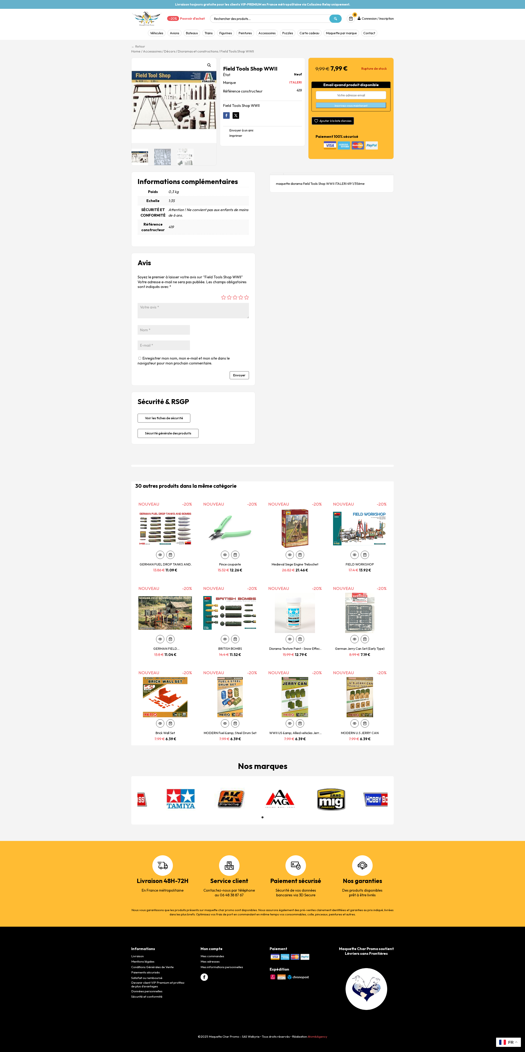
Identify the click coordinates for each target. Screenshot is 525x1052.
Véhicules (156, 33)
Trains (208, 33)
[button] (209, 65)
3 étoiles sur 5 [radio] (235, 297)
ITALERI (295, 82)
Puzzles (287, 33)
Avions (174, 33)
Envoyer (239, 375)
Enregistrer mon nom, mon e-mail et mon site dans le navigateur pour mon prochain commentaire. (184, 360)
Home (135, 51)
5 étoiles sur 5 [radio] (246, 297)
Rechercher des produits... (232, 19)
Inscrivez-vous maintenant (351, 105)
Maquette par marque (341, 33)
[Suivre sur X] (236, 115)
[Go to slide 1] (262, 817)
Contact (369, 33)
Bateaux (192, 33)
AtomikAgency (317, 1036)
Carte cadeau (309, 33)
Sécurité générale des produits (168, 433)
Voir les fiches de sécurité (164, 418)
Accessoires (267, 33)
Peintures (245, 33)
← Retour (138, 46)
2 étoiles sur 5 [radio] (229, 297)
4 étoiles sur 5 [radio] (240, 297)
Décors (169, 51)
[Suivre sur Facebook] (226, 115)
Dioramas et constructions (198, 51)
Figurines (225, 33)
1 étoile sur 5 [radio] (223, 297)
